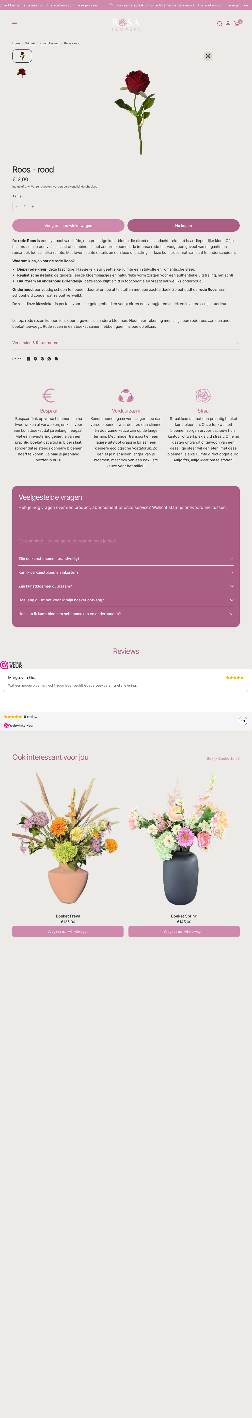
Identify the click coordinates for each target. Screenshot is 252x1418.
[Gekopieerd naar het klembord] (56, 359)
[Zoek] (220, 23)
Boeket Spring (184, 916)
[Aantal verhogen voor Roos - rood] (33, 206)
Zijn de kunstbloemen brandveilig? (48, 558)
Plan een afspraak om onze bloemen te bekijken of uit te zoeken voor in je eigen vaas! (158, 5)
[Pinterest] (42, 359)
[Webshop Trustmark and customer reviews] (11, 664)
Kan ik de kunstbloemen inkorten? (48, 572)
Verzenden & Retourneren (35, 342)
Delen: (17, 359)
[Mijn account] (228, 23)
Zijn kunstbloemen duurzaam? (45, 586)
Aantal (17, 196)
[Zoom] (208, 56)
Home (16, 43)
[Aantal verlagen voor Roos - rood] (16, 206)
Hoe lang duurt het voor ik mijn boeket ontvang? (61, 600)
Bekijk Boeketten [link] (222, 758)
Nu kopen (183, 225)
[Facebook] (29, 359)
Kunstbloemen (49, 43)
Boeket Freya (68, 916)
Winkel (30, 43)
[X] (35, 359)
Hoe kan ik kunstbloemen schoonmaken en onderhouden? (69, 613)
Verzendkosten (41, 186)
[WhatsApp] (49, 359)
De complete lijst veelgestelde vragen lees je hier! (67, 540)
